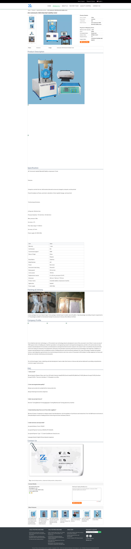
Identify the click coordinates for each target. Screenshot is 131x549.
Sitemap (92, 538)
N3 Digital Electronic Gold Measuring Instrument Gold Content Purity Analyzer (37, 537)
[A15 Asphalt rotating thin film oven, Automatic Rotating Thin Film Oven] (65, 514)
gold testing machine (36, 529)
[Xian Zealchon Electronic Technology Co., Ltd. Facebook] (90, 536)
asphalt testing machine (41, 10)
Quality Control (85, 6)
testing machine (58, 480)
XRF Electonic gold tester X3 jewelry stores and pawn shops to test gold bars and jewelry (37, 533)
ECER (97, 548)
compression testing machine (48, 480)
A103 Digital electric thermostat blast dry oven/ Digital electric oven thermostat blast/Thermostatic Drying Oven (32, 522)
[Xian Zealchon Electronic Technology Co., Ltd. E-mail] (32, 493)
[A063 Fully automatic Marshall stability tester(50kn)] (86, 514)
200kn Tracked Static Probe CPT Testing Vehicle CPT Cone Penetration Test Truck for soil (56, 533)
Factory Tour (74, 6)
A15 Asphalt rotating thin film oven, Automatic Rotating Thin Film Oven (65, 520)
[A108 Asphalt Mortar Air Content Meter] (97, 514)
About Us (65, 6)
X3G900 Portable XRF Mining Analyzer (75, 538)
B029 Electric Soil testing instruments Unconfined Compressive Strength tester (56, 544)
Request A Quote (91, 1)
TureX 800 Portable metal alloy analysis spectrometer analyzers (75, 533)
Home (49, 6)
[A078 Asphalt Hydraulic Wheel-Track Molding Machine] (76, 514)
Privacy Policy (35, 548)
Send (99, 532)
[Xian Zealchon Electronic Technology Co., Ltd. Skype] (29, 493)
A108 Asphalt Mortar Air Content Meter (97, 519)
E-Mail (87, 538)
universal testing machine (36, 480)
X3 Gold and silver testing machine (36, 539)
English (100, 1)
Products (56, 6)
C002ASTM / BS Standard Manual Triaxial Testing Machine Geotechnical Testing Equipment (56, 537)
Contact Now (85, 42)
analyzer (70, 529)
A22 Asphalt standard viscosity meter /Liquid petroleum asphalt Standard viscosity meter (54, 521)
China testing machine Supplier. (45, 548)
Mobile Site (89, 540)
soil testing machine (55, 529)
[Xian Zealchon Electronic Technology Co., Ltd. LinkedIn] (87, 536)
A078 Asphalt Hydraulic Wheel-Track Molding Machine (76, 520)
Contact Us (96, 6)
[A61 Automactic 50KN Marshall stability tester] (57, 29)
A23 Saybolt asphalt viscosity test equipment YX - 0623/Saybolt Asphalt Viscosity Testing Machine (44, 521)
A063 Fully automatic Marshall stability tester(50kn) (86, 520)
